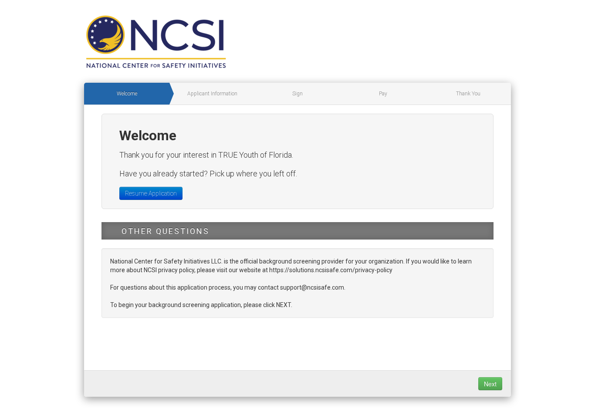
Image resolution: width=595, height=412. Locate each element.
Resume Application (151, 193)
